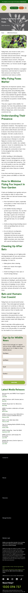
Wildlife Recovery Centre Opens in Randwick (12, 441)
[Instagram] (12, 579)
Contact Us (5, 457)
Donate (21, 7)
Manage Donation (7, 518)
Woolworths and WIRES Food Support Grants (13, 394)
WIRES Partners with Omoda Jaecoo (13, 399)
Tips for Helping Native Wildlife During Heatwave (13, 425)
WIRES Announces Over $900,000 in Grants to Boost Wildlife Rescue (13, 414)
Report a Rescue (14, 7)
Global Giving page (12, 545)
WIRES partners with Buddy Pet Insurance (11, 435)
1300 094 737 (23, 1)
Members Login (6, 538)
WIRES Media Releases (12, 32)
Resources (5, 498)
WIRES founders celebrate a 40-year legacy (13, 409)
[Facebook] (3, 579)
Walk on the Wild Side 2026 (10, 420)
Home (2, 32)
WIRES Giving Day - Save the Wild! (12, 430)
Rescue (4, 477)
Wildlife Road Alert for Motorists (12, 404)
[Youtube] (8, 579)
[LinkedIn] (17, 579)
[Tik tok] (21, 579)
